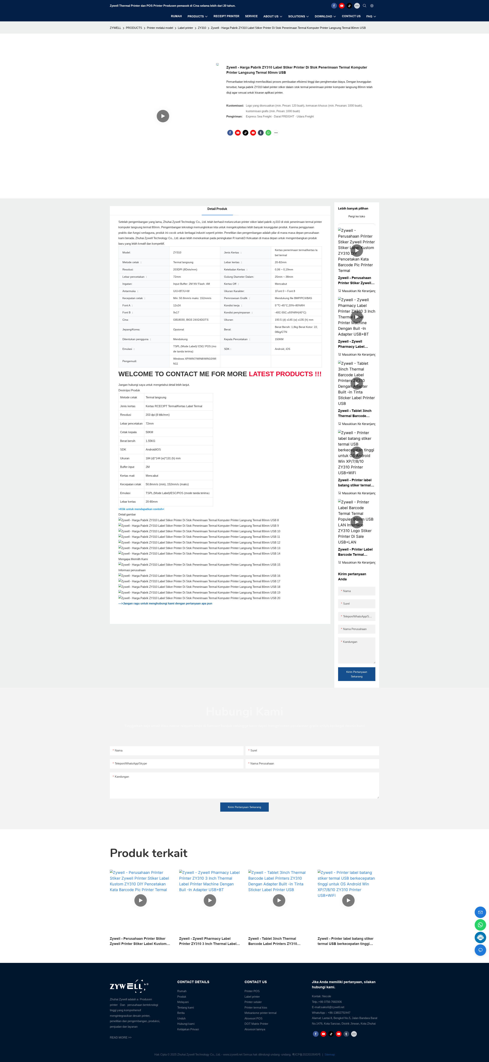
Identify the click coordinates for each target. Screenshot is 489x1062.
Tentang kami (185, 1007)
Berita (181, 1012)
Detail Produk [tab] (217, 208)
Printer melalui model (160, 27)
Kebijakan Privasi (188, 1029)
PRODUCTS (134, 27)
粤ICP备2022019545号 (306, 1054)
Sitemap (329, 1054)
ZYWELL (115, 27)
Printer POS (252, 991)
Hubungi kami (185, 1023)
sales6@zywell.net (332, 1007)
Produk (181, 996)
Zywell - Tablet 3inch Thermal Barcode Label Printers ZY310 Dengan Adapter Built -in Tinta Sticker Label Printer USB (356, 414)
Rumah (181, 991)
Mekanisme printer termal (260, 1012)
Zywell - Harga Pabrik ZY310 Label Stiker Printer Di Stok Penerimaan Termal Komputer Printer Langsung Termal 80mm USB (288, 27)
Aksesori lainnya (254, 1029)
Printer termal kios (255, 1007)
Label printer (185, 27)
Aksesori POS (253, 1018)
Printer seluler (253, 1002)
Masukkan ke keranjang (359, 291)
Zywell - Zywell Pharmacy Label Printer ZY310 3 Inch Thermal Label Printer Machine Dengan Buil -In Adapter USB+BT (356, 344)
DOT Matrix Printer (256, 1023)
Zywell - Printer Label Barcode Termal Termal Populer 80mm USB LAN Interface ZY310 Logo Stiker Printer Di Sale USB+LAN (356, 552)
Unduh (181, 1018)
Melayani (183, 1002)
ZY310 (202, 27)
